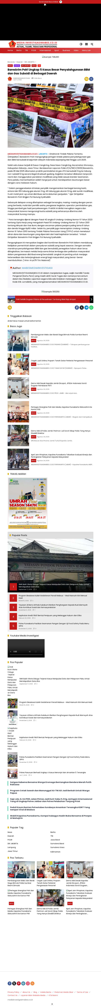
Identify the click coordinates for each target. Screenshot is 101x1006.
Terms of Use (82, 992)
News (34, 66)
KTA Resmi (53, 995)
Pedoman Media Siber (64, 992)
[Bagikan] (91, 79)
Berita (10, 66)
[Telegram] (86, 307)
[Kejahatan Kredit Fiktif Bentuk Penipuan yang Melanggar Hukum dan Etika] (12, 738)
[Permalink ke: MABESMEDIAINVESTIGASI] (10, 79)
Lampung (12, 847)
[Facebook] (77, 307)
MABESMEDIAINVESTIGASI (21, 78)
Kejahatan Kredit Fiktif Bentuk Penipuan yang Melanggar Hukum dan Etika (50, 615)
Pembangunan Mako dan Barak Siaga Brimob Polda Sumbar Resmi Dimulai (59, 335)
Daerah (16, 66)
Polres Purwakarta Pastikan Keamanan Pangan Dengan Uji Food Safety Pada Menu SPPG (54, 624)
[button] (81, 44)
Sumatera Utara (57, 847)
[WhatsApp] (91, 307)
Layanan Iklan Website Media (33, 995)
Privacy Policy (13, 992)
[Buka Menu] (86, 44)
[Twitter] (82, 307)
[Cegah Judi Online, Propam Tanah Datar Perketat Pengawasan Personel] (18, 364)
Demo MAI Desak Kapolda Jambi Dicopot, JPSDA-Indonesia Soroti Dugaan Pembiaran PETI (59, 384)
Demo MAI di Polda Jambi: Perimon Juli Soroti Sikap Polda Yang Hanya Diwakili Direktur (60, 432)
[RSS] (32, 983)
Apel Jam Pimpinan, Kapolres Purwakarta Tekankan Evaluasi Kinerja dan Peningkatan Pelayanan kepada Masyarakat (61, 455)
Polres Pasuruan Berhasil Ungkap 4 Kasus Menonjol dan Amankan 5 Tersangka (52, 772)
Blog (35, 992)
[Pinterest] (19, 983)
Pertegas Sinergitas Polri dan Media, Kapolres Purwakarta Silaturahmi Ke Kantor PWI (61, 408)
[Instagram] (28, 983)
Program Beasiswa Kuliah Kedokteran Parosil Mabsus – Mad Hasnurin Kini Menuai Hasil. (53, 597)
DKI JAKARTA (26, 66)
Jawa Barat (55, 840)
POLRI (10, 840)
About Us (26, 992)
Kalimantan (55, 852)
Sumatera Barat (57, 843)
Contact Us (12, 995)
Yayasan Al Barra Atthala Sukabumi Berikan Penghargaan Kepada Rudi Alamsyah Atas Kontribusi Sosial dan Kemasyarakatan (53, 606)
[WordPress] (23, 983)
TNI (39, 66)
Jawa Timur (13, 851)
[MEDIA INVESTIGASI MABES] (33, 44)
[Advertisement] (50, 943)
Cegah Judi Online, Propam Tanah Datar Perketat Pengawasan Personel (62, 360)
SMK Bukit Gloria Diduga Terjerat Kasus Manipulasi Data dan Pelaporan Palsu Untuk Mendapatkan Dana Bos (54, 680)
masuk (21, 321)
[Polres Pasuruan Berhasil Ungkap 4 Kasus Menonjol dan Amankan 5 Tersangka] (12, 774)
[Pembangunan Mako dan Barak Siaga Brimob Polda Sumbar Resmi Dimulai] (18, 340)
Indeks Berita (45, 992)
